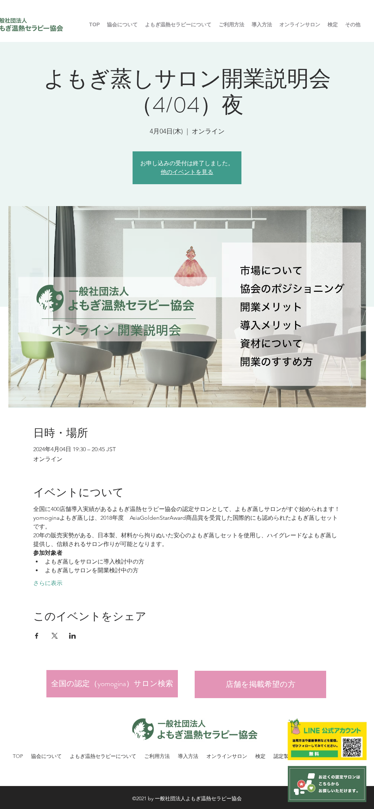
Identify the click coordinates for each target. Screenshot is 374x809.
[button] (231, 24)
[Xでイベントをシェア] (54, 636)
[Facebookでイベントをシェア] (36, 636)
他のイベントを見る (187, 172)
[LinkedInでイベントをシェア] (72, 636)
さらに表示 (47, 583)
